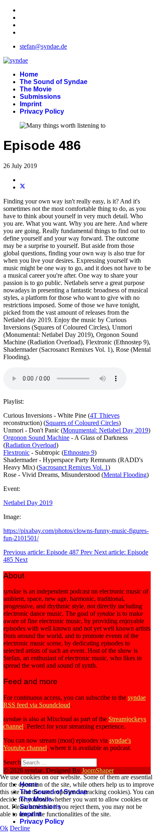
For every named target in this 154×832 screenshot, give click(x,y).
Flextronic (16, 452)
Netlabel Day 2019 (28, 502)
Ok (4, 828)
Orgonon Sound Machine (36, 437)
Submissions (40, 96)
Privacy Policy (42, 111)
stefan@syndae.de (43, 46)
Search (12, 762)
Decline (20, 828)
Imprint (30, 104)
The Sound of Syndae (53, 81)
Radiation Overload (30, 445)
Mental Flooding (125, 474)
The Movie (36, 89)
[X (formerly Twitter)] (22, 187)
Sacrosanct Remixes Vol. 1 (73, 467)
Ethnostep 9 (79, 452)
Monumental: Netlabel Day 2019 (105, 430)
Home (29, 74)
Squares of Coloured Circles (82, 422)
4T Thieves (105, 415)
